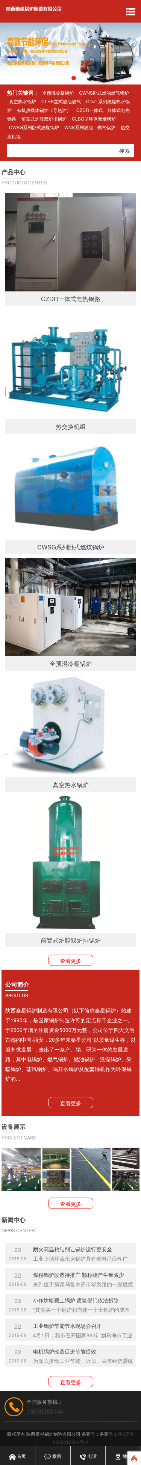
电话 (91, 1456)
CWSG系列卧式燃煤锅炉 (34, 127)
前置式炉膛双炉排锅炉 (44, 118)
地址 (126, 1456)
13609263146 (45, 1411)
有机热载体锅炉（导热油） (44, 110)
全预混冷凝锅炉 (58, 92)
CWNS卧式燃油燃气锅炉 (104, 92)
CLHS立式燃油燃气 (61, 101)
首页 (21, 1456)
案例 (56, 1456)
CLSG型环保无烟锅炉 (94, 118)
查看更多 (70, 960)
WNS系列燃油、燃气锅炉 (89, 127)
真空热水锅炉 (22, 101)
